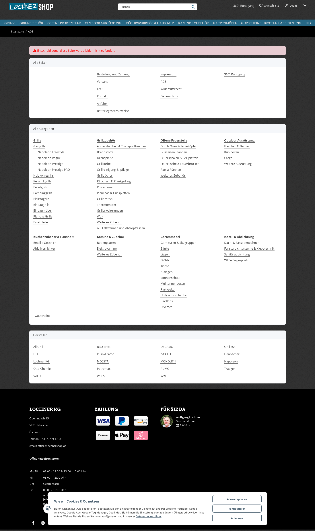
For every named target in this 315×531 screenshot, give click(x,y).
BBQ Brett (103, 347)
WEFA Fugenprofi (236, 260)
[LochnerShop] (31, 7)
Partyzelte (167, 289)
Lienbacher (232, 354)
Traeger (229, 369)
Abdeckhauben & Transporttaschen (121, 146)
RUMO (165, 369)
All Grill (38, 347)
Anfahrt (102, 104)
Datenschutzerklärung (149, 516)
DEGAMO (167, 347)
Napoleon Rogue (49, 158)
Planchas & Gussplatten (113, 193)
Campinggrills (42, 193)
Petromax (103, 369)
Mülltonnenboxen (173, 284)
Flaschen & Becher (237, 146)
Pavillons (167, 301)
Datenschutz (169, 96)
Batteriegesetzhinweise (113, 111)
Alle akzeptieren (237, 499)
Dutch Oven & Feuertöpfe (178, 146)
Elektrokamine (107, 249)
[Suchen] (194, 6)
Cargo (228, 158)
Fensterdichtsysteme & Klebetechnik (249, 249)
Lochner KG (41, 361)
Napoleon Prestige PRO (54, 170)
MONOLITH (168, 361)
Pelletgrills (40, 187)
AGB (163, 82)
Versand (102, 82)
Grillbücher (104, 175)
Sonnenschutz (170, 278)
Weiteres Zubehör (109, 222)
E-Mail (183, 425)
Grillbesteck (105, 199)
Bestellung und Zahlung (113, 74)
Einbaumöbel (42, 211)
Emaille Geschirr (44, 243)
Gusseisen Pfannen (174, 152)
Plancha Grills (42, 216)
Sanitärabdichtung (237, 254)
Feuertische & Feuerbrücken (180, 164)
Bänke (165, 249)
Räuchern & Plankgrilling (114, 181)
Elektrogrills (41, 199)
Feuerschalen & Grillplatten (179, 158)
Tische (165, 266)
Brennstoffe (105, 152)
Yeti (163, 376)
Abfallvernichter (44, 249)
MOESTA (102, 361)
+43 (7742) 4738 (50, 439)
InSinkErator (105, 354)
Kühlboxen (231, 152)
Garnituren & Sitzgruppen (178, 243)
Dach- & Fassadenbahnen (241, 243)
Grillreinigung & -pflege (113, 170)
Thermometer (106, 205)
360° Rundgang (234, 74)
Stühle (165, 260)
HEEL (36, 354)
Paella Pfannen (171, 170)
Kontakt (102, 96)
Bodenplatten (106, 243)
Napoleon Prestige (50, 164)
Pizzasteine (104, 187)
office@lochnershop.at (52, 446)
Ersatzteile (40, 222)
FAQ (99, 89)
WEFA (101, 376)
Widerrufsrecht (171, 89)
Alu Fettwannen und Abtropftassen (121, 228)
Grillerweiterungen (110, 211)
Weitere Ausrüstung (238, 164)
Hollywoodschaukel (174, 295)
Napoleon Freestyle (51, 152)
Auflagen (167, 272)
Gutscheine (42, 316)
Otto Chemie (42, 369)
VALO (37, 376)
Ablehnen (237, 518)
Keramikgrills (42, 181)
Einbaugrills (41, 205)
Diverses (166, 307)
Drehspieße (105, 158)
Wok (100, 216)
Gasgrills (39, 146)
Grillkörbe (104, 164)
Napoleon (231, 361)
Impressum (168, 74)
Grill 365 (230, 347)
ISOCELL (166, 354)
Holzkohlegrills (43, 175)
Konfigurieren (237, 508)
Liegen (165, 254)
